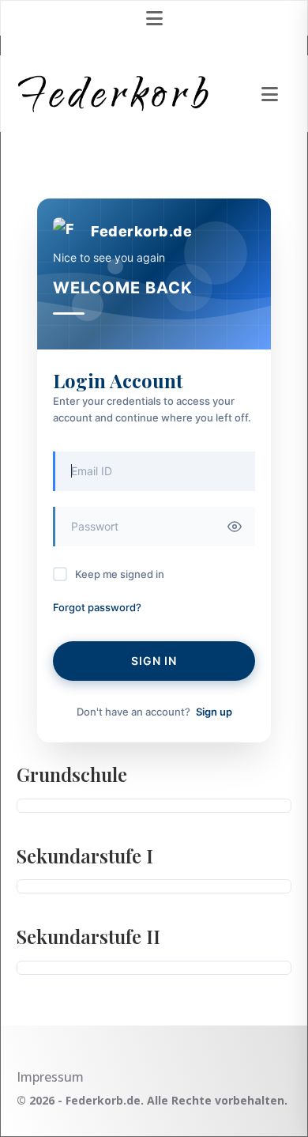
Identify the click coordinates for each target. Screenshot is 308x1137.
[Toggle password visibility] (234, 526)
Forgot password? (97, 607)
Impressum (50, 1077)
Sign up (214, 711)
